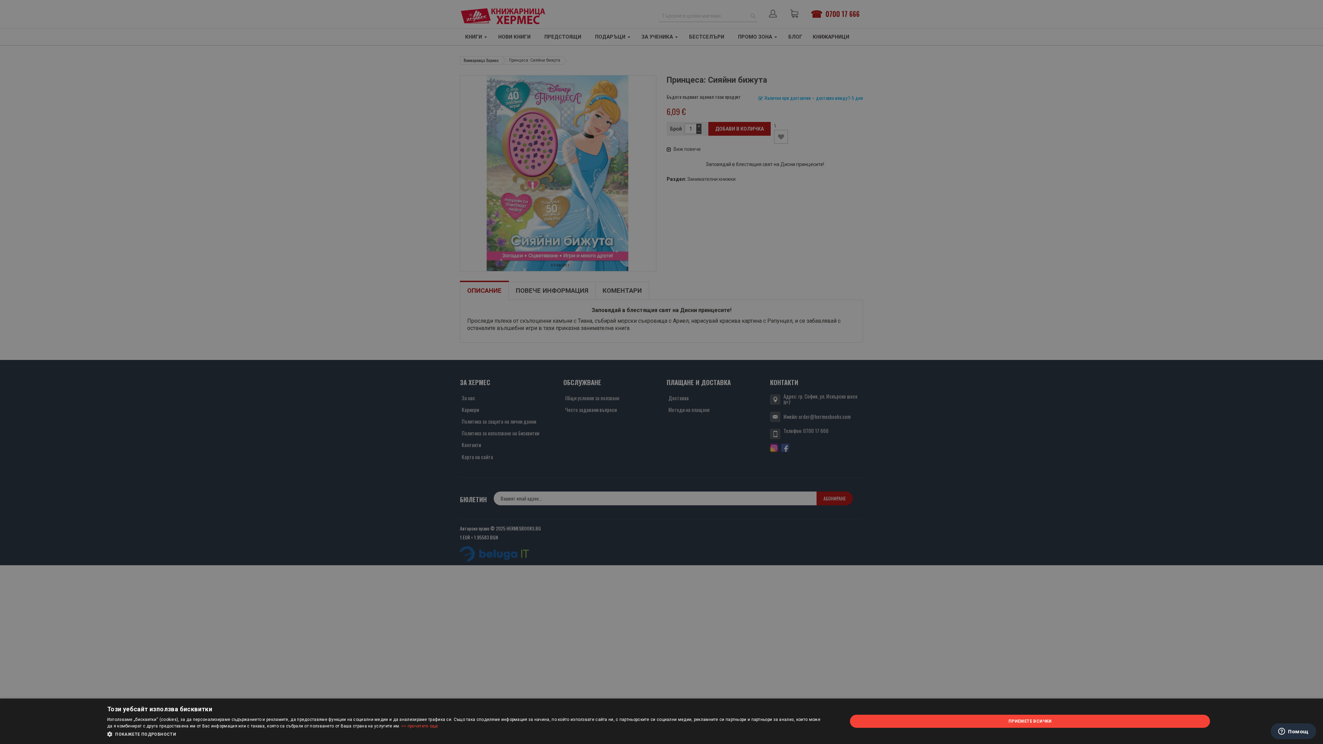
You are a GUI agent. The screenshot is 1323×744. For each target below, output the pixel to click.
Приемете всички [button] (1030, 721)
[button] (466, 734)
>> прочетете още (419, 726)
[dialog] (661, 721)
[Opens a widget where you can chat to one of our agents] (1293, 732)
